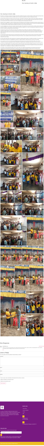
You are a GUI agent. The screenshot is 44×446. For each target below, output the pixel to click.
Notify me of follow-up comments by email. (7, 379)
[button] (10, 57)
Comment (1, 356)
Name (1, 367)
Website (1, 374)
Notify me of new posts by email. (6, 381)
